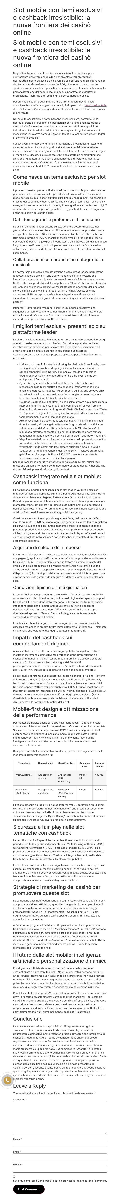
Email (17, 1152)
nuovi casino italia (95, 105)
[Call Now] (7, 1080)
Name (17, 1139)
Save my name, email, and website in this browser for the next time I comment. (60, 1180)
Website (17, 1164)
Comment (20, 1099)
